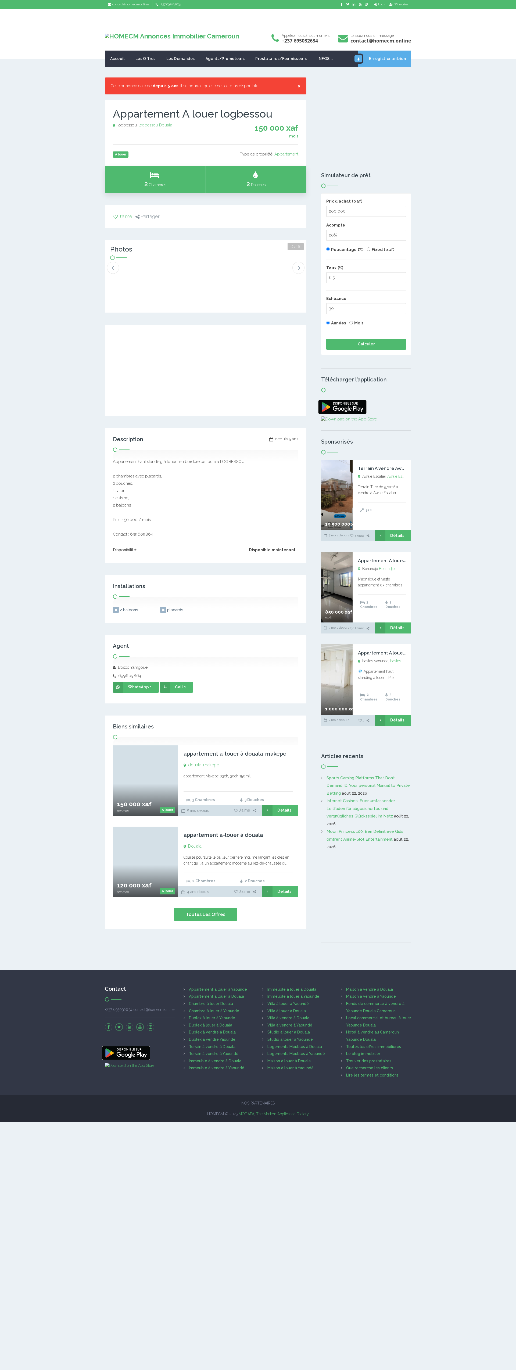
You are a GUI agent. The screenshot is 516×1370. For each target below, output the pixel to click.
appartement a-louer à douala (223, 835)
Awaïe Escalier (399, 476)
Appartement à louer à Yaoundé (218, 989)
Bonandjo (387, 569)
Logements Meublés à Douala (294, 1047)
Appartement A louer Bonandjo (392, 560)
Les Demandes (180, 58)
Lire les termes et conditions (372, 1075)
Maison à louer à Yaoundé (290, 1068)
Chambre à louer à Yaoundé (214, 1011)
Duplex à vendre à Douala (212, 1032)
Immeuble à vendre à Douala (215, 1061)
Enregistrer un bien (387, 58)
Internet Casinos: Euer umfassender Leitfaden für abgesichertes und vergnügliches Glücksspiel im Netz (361, 808)
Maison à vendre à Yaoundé (371, 996)
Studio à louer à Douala (288, 1032)
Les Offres (145, 58)
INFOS (323, 58)
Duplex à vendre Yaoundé (212, 1039)
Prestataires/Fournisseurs (281, 58)
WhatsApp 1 (140, 687)
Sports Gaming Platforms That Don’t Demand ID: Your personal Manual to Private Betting (368, 786)
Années (338, 323)
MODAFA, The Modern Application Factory (274, 1114)
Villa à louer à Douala (286, 1011)
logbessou (148, 125)
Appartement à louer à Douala (216, 996)
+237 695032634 (170, 4)
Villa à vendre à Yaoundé (289, 1025)
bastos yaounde (403, 661)
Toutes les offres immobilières (373, 1047)
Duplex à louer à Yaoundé (212, 1018)
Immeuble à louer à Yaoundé (293, 996)
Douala (165, 125)
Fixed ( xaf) (383, 249)
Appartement (286, 154)
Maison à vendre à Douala (369, 989)
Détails (284, 810)
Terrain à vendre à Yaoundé (213, 1054)
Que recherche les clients (369, 1068)
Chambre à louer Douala (211, 1003)
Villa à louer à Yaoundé (288, 1003)
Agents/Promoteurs (225, 58)
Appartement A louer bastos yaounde (399, 653)
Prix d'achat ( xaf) (344, 201)
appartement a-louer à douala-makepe (235, 754)
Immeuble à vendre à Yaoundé (216, 1068)
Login (382, 4)
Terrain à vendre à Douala (212, 1047)
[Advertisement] (258, 17)
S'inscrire (401, 4)
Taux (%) (334, 267)
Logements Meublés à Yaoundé (296, 1054)
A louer (167, 810)
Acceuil (117, 58)
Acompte (335, 225)
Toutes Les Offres (205, 914)
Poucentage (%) (347, 249)
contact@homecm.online (130, 4)
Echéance (336, 298)
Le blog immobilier (363, 1054)
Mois (359, 323)
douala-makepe (203, 764)
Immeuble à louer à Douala (291, 989)
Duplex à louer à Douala (210, 1025)
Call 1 (180, 687)
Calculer (366, 344)
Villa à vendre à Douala (288, 1018)
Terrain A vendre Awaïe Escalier (392, 468)
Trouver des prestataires (368, 1061)
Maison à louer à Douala (289, 1061)
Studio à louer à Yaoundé (290, 1039)
